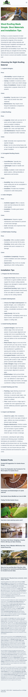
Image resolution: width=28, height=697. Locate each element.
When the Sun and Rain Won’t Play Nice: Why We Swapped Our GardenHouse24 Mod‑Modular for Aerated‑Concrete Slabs (14, 569)
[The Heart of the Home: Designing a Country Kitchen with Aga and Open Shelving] (14, 530)
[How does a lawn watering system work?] (14, 510)
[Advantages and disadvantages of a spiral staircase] (14, 481)
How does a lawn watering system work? (12, 520)
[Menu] (26, 2)
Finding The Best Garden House (9, 500)
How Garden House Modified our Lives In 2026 (13, 496)
